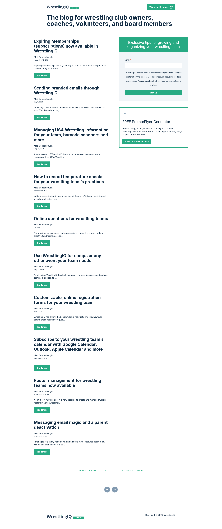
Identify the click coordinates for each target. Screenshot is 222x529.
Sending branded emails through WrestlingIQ (66, 90)
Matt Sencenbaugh (43, 57)
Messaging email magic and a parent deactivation (71, 425)
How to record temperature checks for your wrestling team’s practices (69, 179)
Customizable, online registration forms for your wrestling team (67, 300)
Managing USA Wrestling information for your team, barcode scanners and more (71, 134)
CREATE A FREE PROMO (137, 141)
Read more (42, 75)
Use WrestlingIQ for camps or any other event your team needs (67, 258)
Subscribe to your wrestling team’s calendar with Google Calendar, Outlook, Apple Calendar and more (69, 344)
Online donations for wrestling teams (71, 218)
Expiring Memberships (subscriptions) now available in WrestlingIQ (66, 46)
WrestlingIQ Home (158, 7)
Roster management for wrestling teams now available (67, 383)
